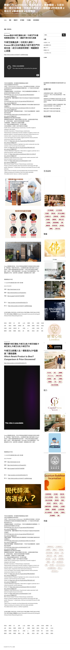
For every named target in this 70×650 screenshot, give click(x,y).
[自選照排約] (55, 290)
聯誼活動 (62, 494)
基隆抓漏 (48, 225)
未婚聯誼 (50, 381)
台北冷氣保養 (59, 210)
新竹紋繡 (58, 82)
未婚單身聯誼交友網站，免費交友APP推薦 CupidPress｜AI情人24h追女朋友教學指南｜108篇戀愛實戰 (54, 94)
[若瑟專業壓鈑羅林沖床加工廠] (55, 347)
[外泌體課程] (55, 201)
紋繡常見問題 (48, 506)
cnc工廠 (54, 558)
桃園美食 (54, 219)
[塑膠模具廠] (55, 310)
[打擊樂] (55, 259)
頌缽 (62, 222)
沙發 (62, 552)
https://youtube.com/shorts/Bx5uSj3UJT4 (18, 302)
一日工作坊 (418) (47, 52)
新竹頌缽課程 (50, 210)
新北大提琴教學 (48, 512)
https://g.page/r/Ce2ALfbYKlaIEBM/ (15, 296)
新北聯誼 (56, 512)
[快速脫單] (55, 360)
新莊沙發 (57, 552)
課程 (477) (46, 47)
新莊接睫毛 (55, 506)
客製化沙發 (61, 219)
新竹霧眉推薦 (52, 82)
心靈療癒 (60, 372)
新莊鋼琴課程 (48, 494)
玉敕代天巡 (57, 228)
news (5, 20)
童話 (55, 378)
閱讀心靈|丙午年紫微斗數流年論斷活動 (52, 108)
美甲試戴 (62, 225)
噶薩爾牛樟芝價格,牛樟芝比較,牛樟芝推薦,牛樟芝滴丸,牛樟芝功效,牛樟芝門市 (21, 345)
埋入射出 (49, 372)
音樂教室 (48, 549)
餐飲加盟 (53, 213)
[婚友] (55, 332)
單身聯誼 (49, 378)
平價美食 (63, 512)
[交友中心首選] (55, 404)
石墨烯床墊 (55, 216)
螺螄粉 (51, 228)
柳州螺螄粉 (52, 515)
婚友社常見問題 (54, 384)
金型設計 (61, 555)
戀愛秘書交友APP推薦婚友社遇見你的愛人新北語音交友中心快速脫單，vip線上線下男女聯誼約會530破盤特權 (55, 100)
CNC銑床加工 (59, 546)
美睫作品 (55, 503)
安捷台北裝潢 (59, 375)
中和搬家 (47, 213)
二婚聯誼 (60, 378)
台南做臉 (48, 222)
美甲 (53, 561)
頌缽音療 (57, 500)
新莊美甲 (62, 82)
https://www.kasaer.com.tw (13, 289)
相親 (46, 564)
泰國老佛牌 (61, 558)
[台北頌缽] (55, 463)
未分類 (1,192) (47, 42)
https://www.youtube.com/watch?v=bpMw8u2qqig (16, 54)
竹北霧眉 (29, 20)
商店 (55, 372)
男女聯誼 (56, 494)
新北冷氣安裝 (49, 552)
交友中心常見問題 (49, 497)
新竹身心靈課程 (61, 213)
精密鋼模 (54, 509)
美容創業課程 (56, 222)
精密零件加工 (50, 546)
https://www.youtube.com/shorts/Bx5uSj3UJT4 (15, 363)
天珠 (55, 381)
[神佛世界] (55, 248)
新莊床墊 (61, 549)
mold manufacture (60, 564)
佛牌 (55, 555)
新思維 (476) (46, 50)
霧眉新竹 (16, 20)
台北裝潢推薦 (61, 509)
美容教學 (63, 216)
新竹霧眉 (22, 20)
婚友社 (60, 381)
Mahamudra (50, 375)
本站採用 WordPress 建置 (9, 646)
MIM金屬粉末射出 (52, 568)
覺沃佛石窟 (54, 225)
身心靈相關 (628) (47, 45)
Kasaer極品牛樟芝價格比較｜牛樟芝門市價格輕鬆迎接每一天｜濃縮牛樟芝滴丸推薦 (21, 36)
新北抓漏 (48, 558)
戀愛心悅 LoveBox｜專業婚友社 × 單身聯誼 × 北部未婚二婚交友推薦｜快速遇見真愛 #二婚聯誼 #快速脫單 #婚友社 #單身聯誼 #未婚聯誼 (34, 8)
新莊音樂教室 (36, 20)
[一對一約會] (55, 271)
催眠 (58, 515)
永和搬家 (48, 219)
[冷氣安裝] (55, 443)
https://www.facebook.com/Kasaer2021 (16, 292)
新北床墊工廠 (60, 561)
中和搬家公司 (48, 216)
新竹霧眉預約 (46, 82)
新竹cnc (60, 568)
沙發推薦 (63, 506)
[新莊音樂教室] (55, 423)
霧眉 (10, 20)
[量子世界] (55, 482)
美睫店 (62, 500)
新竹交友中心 (55, 571)
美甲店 (61, 503)
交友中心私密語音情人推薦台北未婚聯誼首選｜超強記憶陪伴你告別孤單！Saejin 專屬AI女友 (55, 105)
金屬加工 (55, 549)
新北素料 (52, 564)
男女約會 (63, 497)
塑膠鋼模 (47, 509)
